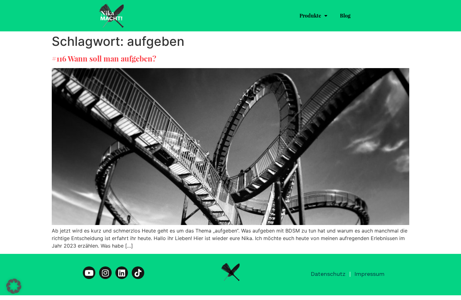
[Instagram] (105, 272)
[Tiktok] (138, 272)
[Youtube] (89, 272)
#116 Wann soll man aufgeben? (104, 58)
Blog (345, 15)
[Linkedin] (121, 272)
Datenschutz (328, 274)
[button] (14, 286)
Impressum (369, 274)
